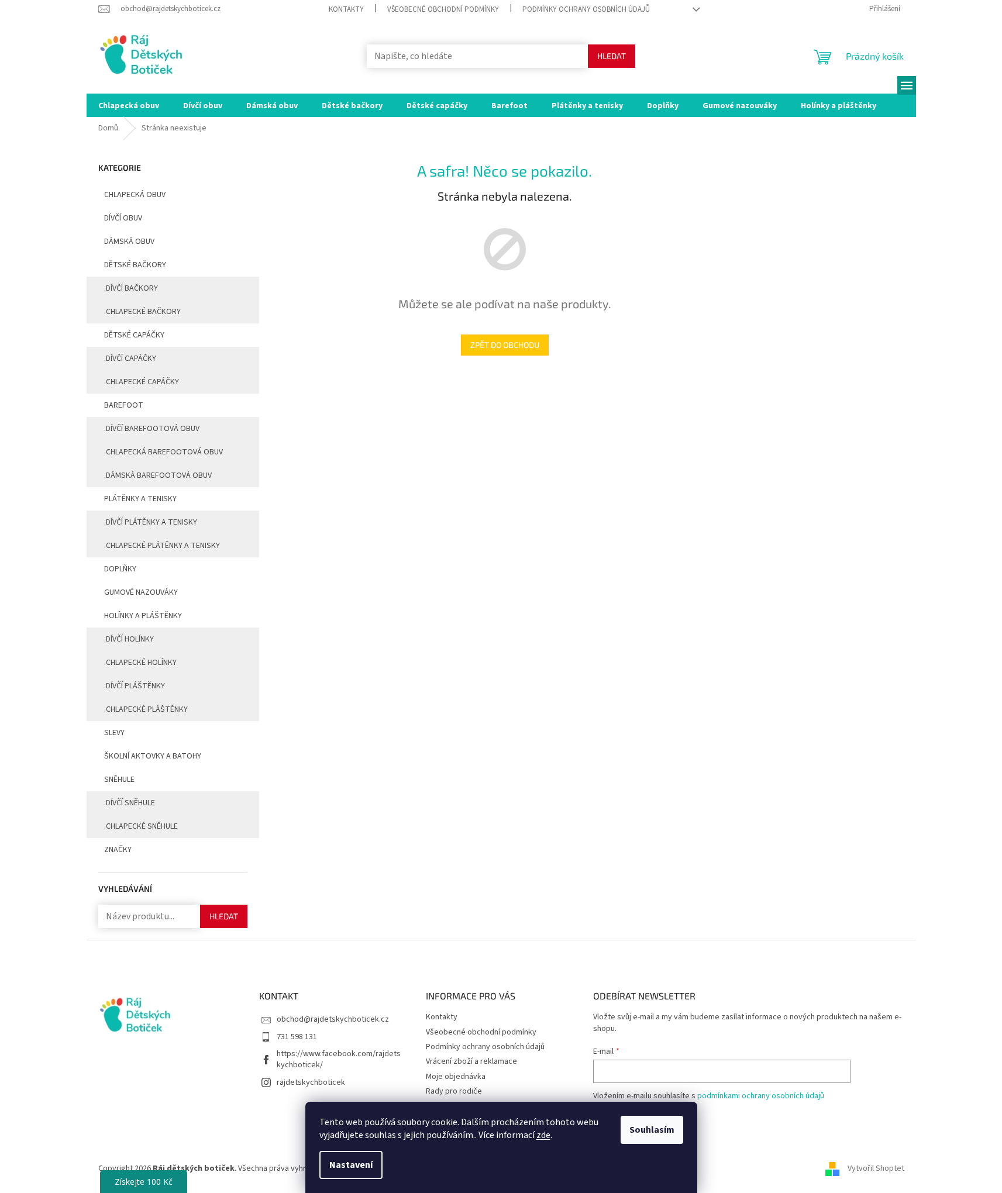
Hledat (611, 56)
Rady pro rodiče (454, 1091)
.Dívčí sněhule (129, 803)
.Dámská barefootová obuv (158, 475)
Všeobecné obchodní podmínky (443, 9)
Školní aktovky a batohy (152, 756)
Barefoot (123, 405)
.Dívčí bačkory (131, 288)
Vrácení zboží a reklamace (471, 1061)
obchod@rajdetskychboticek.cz (333, 1019)
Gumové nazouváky (141, 592)
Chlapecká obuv (135, 195)
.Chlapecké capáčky (141, 382)
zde (543, 1135)
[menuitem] (129, 105)
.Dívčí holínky (129, 639)
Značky (118, 850)
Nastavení (351, 1164)
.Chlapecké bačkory (142, 312)
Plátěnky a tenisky (140, 499)
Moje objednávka (455, 1076)
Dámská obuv (129, 241)
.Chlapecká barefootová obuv (163, 452)
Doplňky (120, 569)
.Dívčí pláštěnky (134, 686)
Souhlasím (651, 1129)
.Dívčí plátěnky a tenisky (150, 522)
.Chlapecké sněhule (141, 826)
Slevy (114, 733)
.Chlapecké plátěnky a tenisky (162, 545)
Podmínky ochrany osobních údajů (586, 9)
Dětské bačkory (135, 265)
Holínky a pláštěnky (143, 616)
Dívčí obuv (123, 218)
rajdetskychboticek (311, 1082)
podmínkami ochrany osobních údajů (760, 1096)
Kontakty (346, 9)
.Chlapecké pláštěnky (146, 709)
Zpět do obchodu (504, 345)
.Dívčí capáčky (130, 358)
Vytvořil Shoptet (876, 1169)
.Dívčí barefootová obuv (151, 429)
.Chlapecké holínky (140, 662)
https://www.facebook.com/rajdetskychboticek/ (339, 1059)
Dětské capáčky (134, 335)
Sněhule (119, 779)
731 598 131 (297, 1037)
